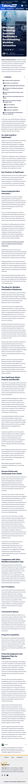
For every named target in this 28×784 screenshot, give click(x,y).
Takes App (3, 768)
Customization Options (12, 107)
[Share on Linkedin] (8, 49)
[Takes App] (9, 5)
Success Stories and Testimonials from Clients (13, 97)
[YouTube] (7, 775)
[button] (24, 2)
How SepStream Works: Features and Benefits (13, 93)
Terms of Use (9, 2)
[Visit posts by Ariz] (2, 744)
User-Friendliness (10, 104)
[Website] (26, 745)
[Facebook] (2, 775)
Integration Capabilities (12, 110)
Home (4, 24)
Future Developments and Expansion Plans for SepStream (13, 113)
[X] (5, 775)
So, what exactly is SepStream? (12, 80)
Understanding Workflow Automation (15, 85)
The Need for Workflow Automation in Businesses (13, 89)
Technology (12, 53)
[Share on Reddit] (10, 49)
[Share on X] (6, 49)
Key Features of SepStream (11, 83)
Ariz (7, 53)
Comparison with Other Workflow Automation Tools (12, 101)
